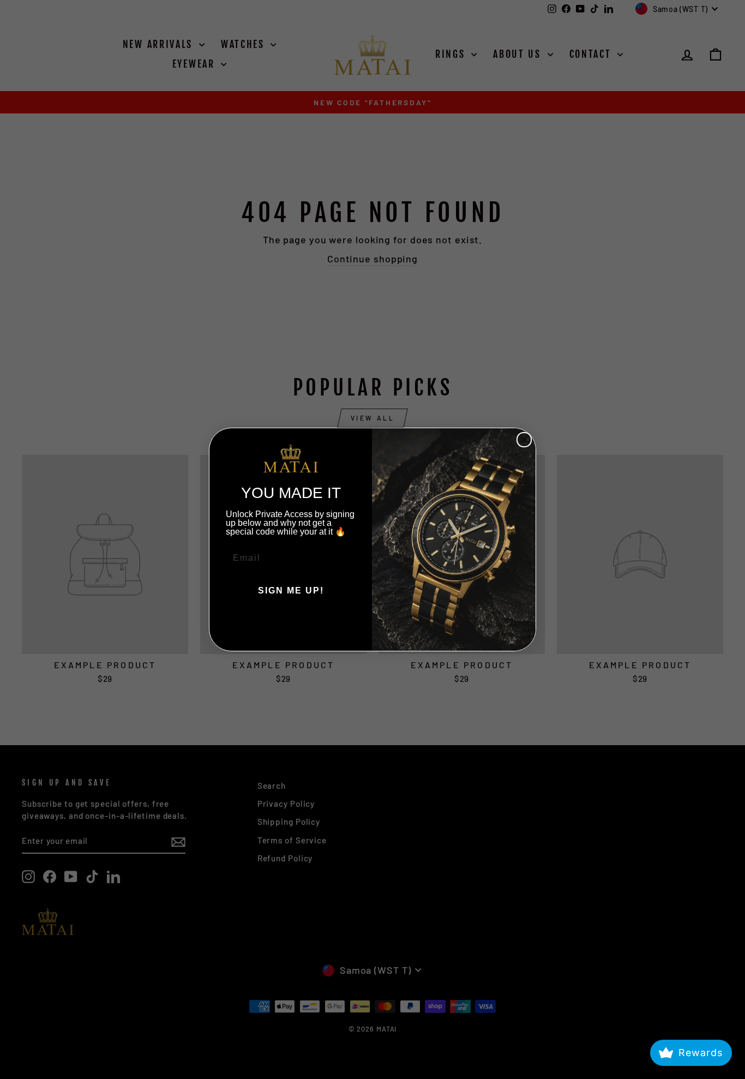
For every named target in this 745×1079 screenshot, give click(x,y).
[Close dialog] (524, 439)
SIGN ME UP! (291, 590)
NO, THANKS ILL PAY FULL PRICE (290, 623)
